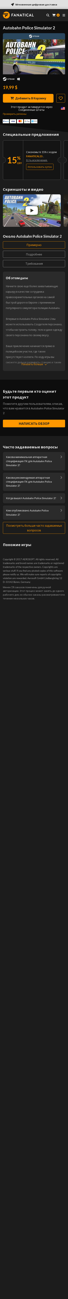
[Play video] (32, 210)
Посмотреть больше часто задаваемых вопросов (34, 528)
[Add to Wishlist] (60, 98)
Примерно (34, 245)
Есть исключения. (37, 160)
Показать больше (32, 364)
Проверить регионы (14, 113)
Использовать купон (40, 166)
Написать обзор (34, 424)
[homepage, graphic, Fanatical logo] (18, 15)
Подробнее (34, 254)
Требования (34, 263)
